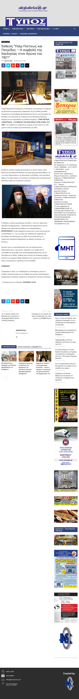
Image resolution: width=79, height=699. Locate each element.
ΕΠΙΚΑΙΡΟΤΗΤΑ (17, 29)
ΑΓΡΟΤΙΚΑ (30, 29)
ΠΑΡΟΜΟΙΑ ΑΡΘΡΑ (9, 347)
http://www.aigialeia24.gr (22, 333)
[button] (74, 29)
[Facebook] (17, 337)
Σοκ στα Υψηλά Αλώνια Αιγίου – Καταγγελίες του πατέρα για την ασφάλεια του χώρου (66, 366)
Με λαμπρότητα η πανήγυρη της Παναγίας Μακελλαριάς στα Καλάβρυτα (65, 332)
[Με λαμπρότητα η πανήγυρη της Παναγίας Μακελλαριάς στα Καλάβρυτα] (9, 356)
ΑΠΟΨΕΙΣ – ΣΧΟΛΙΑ (10, 34)
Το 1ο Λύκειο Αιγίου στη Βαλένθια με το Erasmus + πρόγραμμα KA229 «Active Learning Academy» (10, 317)
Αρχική (3, 39)
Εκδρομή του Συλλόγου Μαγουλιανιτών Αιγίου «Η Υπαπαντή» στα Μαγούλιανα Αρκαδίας (64, 377)
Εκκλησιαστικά (12, 39)
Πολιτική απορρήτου (28, 34)
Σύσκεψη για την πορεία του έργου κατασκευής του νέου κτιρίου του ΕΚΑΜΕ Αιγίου (41, 316)
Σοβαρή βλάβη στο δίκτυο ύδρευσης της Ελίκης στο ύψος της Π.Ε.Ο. (65, 342)
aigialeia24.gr (8, 61)
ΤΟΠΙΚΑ (6, 29)
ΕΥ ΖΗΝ (55, 29)
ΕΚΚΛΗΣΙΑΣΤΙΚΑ (43, 29)
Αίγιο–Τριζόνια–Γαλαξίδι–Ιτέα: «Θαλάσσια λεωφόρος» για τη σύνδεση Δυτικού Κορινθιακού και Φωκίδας (65, 321)
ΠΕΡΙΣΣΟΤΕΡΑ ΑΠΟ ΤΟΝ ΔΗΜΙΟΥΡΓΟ (30, 347)
